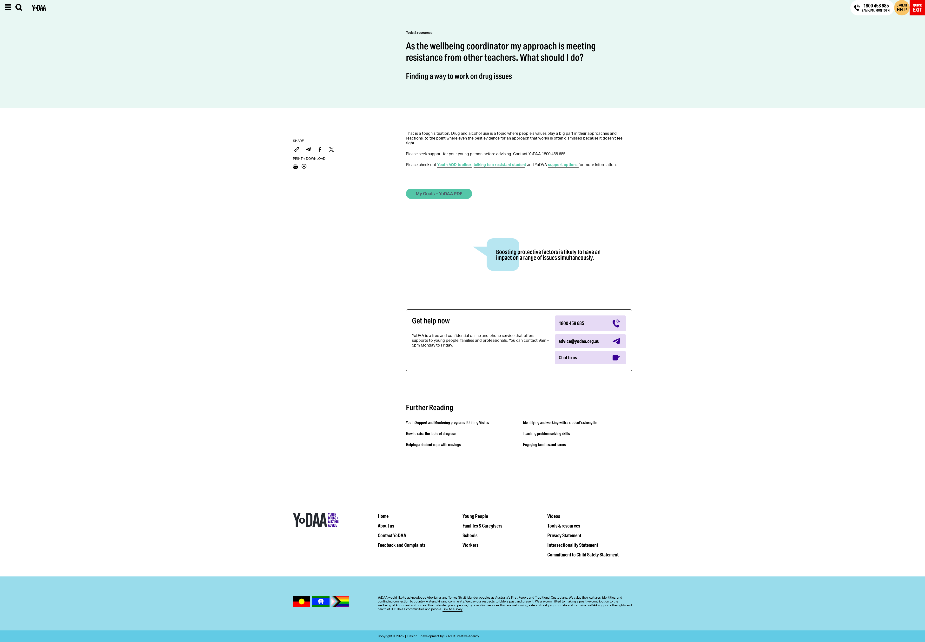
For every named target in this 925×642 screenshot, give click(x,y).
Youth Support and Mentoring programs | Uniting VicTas (447, 422)
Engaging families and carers (544, 444)
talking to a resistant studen (499, 165)
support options (563, 165)
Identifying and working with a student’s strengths (560, 422)
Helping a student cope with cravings (433, 444)
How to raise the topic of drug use (431, 433)
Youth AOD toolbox (454, 165)
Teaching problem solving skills (546, 433)
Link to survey (452, 609)
